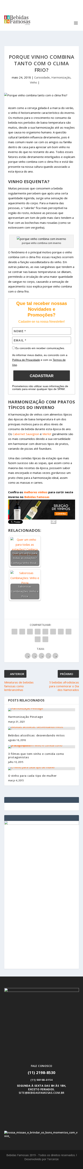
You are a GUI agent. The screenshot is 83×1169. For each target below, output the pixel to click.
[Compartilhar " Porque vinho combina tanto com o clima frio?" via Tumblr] (38, 631)
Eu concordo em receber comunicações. (40, 348)
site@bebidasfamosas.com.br (41, 1093)
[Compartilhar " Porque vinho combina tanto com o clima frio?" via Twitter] (22, 631)
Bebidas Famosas (36, 497)
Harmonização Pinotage (25, 717)
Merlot (46, 434)
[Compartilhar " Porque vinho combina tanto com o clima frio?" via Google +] (30, 631)
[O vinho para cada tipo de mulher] (41, 768)
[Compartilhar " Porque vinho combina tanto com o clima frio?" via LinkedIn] (53, 631)
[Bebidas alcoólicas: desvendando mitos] (41, 728)
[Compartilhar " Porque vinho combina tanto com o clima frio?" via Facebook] (14, 631)
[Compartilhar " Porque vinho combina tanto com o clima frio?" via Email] (38, 639)
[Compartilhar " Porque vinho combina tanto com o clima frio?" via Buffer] (61, 631)
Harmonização (60, 77)
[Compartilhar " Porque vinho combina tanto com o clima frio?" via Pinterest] (45, 631)
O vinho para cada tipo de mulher (32, 775)
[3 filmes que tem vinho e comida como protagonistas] (41, 746)
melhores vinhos (35, 492)
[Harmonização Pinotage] (41, 709)
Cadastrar (41, 376)
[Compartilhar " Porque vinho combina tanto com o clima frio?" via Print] (45, 639)
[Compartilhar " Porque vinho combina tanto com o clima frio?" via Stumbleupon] (68, 631)
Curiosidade (42, 77)
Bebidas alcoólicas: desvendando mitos (36, 735)
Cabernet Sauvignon (26, 434)
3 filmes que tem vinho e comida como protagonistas (36, 755)
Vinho (33, 82)
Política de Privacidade (26, 359)
